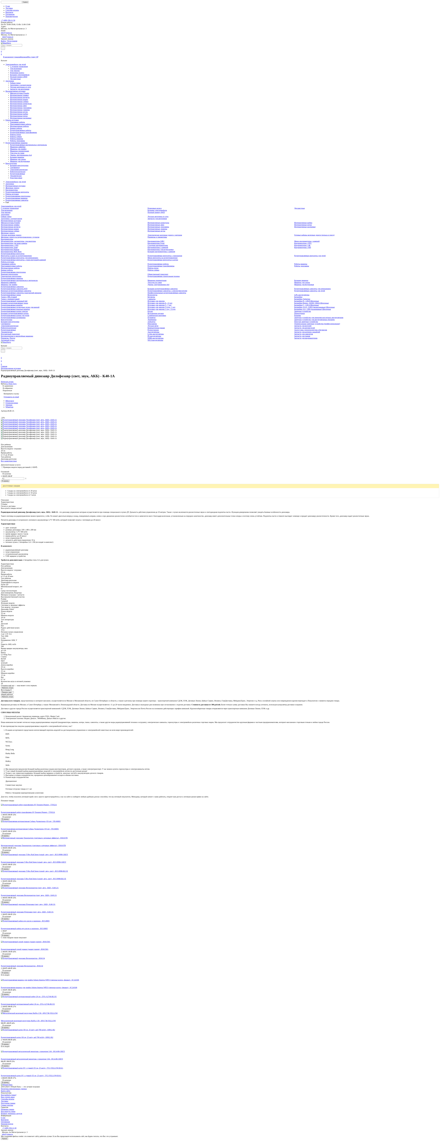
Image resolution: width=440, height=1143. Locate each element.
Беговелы (151, 297)
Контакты (9, 12)
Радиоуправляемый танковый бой (14, 301)
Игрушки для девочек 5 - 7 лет (159, 305)
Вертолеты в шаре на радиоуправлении (16, 256)
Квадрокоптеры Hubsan (10, 249)
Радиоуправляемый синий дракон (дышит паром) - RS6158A (24, 949)
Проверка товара (7, 1109)
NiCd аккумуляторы (155, 340)
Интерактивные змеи (18, 106)
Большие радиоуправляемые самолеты (163, 289)
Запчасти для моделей (302, 326)
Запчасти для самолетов (303, 334)
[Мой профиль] (2, 355)
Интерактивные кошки (19, 99)
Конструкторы (11, 163)
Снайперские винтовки (157, 315)
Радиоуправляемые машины (17, 143)
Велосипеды (152, 295)
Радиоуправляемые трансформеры (23, 132)
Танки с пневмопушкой (10, 299)
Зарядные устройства (302, 311)
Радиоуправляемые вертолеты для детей (310, 256)
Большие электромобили (19, 75)
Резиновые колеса (17, 73)
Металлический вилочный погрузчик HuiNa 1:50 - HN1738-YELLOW (28, 1021)
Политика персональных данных (14, 1089)
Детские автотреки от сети (20, 87)
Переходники (299, 313)
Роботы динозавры (17, 141)
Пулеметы (151, 318)
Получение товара (8, 1103)
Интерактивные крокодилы (21, 104)
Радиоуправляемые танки (11, 295)
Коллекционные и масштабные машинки (17, 336)
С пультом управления (19, 66)
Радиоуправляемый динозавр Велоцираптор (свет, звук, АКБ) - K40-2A (29, 895)
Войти (3, 41)
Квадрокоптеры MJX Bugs (11, 252)
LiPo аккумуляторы (301, 295)
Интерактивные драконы (20, 110)
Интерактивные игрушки (15, 91)
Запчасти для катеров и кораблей (307, 332)
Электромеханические (19, 170)
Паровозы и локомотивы (157, 237)
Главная (4, 366)
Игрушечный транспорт (10, 334)
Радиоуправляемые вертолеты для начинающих (19, 258)
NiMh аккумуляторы (156, 338)
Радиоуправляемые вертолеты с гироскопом (165, 256)
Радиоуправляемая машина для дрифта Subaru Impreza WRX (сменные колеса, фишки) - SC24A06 (39, 988)
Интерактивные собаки (19, 102)
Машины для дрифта (18, 149)
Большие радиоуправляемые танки (14, 303)
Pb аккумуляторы (154, 336)
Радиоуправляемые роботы (20, 130)
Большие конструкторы (19, 165)
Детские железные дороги (11, 235)
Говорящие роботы (17, 122)
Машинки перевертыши (19, 151)
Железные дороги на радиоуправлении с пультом (20, 237)
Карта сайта (5, 1091)
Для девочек (15, 71)
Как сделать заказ (8, 1097)
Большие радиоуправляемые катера (15, 313)
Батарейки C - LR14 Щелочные (306, 305)
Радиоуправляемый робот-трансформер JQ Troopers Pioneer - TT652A (28, 812)
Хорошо (4, 1138)
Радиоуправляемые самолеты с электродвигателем (167, 291)
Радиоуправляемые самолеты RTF (14, 289)
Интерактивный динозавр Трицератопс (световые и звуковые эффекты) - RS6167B (33, 845)
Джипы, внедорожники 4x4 (21, 155)
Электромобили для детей (16, 64)
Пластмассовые (16, 178)
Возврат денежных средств (11, 1113)
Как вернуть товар (8, 1111)
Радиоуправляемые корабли (12, 305)
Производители (12, 16)
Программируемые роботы (20, 124)
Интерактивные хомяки (19, 95)
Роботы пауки (15, 134)
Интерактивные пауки (19, 116)
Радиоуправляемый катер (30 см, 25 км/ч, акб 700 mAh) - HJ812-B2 (27, 1037)
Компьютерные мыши (156, 328)
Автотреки (10, 81)
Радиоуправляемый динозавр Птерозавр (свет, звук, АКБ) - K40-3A (27, 912)
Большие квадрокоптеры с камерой (161, 252)
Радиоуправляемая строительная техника (164, 276)
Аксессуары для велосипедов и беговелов (310, 330)
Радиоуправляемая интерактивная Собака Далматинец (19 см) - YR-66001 (30, 829)
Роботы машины (16, 139)
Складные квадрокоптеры (158, 245)
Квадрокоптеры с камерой (158, 247)
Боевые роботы (16, 128)
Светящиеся (14, 167)
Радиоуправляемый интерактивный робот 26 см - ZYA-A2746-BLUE (28, 1004)
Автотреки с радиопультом (20, 85)
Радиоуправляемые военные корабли (15, 309)
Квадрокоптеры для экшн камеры (14, 243)
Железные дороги (12, 188)
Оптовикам (10, 14)
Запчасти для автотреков (19, 89)
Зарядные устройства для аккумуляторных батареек (314, 320)
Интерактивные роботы (19, 126)
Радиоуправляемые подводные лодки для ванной (20, 307)
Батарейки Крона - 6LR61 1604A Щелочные (311, 303)
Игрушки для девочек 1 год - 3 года (161, 309)
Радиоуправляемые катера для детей (15, 315)
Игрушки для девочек (156, 301)
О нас (8, 6)
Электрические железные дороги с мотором (165, 235)
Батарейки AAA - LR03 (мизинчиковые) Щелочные (314, 307)
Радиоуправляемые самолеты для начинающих (312, 289)
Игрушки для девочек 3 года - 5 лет (161, 307)
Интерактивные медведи (20, 97)
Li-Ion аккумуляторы (156, 334)
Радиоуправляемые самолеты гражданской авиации (21, 293)
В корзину (5, 481)
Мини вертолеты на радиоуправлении (162, 258)
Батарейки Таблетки (302, 299)
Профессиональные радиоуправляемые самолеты (167, 293)
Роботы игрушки (12, 120)
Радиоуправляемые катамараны (13, 318)
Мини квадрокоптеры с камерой (307, 241)
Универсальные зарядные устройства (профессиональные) (317, 324)
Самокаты (151, 299)
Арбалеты (151, 322)
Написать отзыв (7, 688)
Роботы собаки (16, 137)
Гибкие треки (15, 83)
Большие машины (17, 157)
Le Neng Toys (11, 384)
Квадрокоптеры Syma (156, 243)
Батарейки (298, 297)
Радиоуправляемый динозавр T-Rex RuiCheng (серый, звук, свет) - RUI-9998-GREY (33, 862)
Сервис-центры (7, 1105)
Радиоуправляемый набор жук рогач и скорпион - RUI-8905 (24, 929)
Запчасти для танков (302, 336)
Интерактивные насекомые (20, 118)
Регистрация (12, 41)
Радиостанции (153, 330)
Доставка (9, 8)
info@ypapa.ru (6, 33)
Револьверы (152, 324)
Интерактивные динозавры (21, 108)
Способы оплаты (12, 10)
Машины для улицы (18, 159)
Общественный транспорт (158, 274)
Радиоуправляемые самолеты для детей (309, 291)
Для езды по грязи (17, 153)
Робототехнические (17, 172)
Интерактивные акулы (19, 112)
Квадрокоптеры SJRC (156, 241)
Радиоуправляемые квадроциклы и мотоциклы (28, 145)
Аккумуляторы (153, 332)
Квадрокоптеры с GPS (9, 245)
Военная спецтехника (9, 274)
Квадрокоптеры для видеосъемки (161, 249)
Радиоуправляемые (17, 174)
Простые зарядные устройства (306, 322)
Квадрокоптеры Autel (9, 247)
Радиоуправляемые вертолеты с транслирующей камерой (23, 260)
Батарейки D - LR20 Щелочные (306, 301)
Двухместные (15, 79)
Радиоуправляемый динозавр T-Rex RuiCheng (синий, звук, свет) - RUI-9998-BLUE (33, 879)
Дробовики (152, 320)
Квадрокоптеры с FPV (303, 243)
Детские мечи (153, 326)
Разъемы (297, 315)
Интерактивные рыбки (19, 114)
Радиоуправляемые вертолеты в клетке (163, 260)
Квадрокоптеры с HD (302, 247)
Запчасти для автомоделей (304, 328)
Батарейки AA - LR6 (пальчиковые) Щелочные (312, 309)
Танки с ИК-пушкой (9, 297)
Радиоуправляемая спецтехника (18, 196)
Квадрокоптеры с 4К (302, 245)
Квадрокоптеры (12, 190)
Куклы (150, 311)
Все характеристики (9, 461)
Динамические (16, 176)
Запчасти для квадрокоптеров (305, 338)
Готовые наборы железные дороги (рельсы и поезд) (314, 235)
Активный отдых (8, 340)
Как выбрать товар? (8, 1095)
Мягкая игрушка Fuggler (19, 93)
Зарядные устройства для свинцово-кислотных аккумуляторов (318, 318)
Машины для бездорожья (20, 161)
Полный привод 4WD (18, 77)
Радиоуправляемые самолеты (17, 200)
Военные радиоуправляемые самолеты (16, 291)
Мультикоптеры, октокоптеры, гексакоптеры (18, 241)
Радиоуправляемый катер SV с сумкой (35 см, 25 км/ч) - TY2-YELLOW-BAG (31, 1076)
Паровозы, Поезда (8, 338)
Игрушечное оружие (156, 313)
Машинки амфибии (17, 147)
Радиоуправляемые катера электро (14, 311)
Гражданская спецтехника (11, 276)
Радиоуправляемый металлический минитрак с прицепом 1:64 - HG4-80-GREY (32, 1059)
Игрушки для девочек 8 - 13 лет (160, 303)
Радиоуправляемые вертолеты (17, 192)
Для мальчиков (16, 69)
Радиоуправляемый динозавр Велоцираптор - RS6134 (22, 966)
